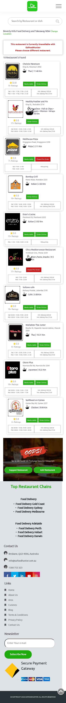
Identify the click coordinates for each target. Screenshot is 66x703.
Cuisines (12, 605)
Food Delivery (29, 499)
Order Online (41, 84)
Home (11, 590)
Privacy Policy (15, 620)
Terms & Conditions (18, 615)
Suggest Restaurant (18, 470)
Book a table (28, 84)
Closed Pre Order (43, 159)
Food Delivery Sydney (30, 507)
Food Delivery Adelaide (28, 523)
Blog (10, 610)
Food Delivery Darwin (30, 536)
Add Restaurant (47, 470)
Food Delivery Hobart (30, 532)
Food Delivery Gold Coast (30, 504)
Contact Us (14, 625)
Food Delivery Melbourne (30, 511)
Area (10, 600)
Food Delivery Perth (30, 528)
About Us (13, 595)
